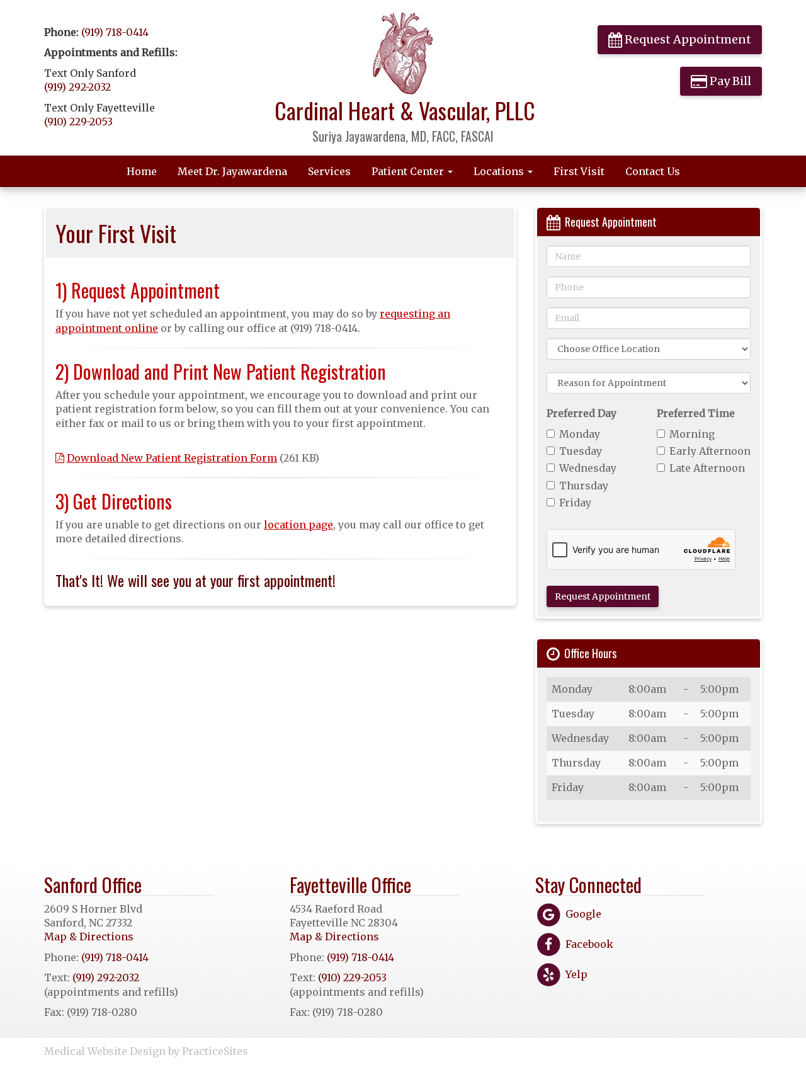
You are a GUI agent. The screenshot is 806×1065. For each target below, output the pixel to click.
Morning (692, 434)
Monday (579, 434)
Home (142, 171)
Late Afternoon (707, 468)
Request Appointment (686, 39)
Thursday (583, 485)
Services (329, 171)
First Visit (578, 171)
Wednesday (587, 468)
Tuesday (580, 451)
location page (298, 524)
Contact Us (652, 171)
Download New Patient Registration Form (172, 458)
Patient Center (409, 171)
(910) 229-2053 (78, 121)
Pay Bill (729, 81)
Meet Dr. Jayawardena (232, 171)
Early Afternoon (710, 451)
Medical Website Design (105, 1051)
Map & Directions (88, 936)
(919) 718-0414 (115, 32)
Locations (500, 171)
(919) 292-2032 (77, 87)
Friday (575, 502)
